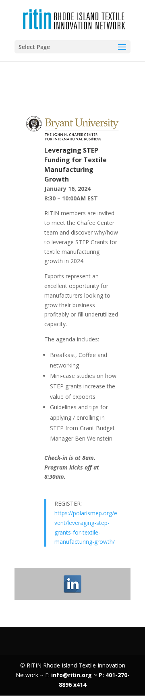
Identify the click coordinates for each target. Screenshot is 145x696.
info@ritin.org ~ (75, 675)
